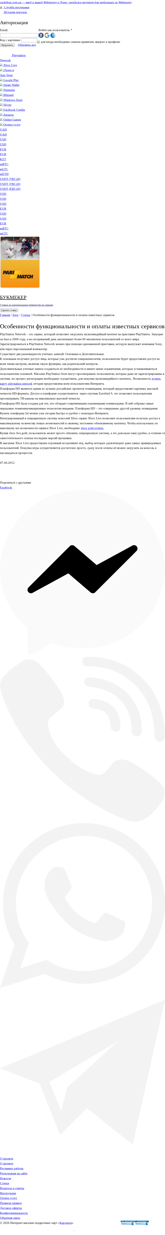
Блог (16, 315)
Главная (5, 315)
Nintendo (9, 90)
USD (3, 139)
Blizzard (8, 95)
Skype (7, 104)
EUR (3, 149)
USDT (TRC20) (10, 184)
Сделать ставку (9, 310)
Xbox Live (10, 65)
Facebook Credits (14, 109)
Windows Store (12, 100)
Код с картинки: (10, 40)
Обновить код (27, 45)
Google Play (11, 80)
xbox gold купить (92, 428)
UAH (3, 134)
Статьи (25, 315)
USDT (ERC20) (10, 189)
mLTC (4, 233)
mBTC (4, 228)
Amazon (8, 114)
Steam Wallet (11, 85)
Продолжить (7, 45)
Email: (4, 30)
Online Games (12, 119)
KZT (3, 159)
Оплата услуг (12, 124)
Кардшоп (66, 1223)
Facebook (6, 487)
